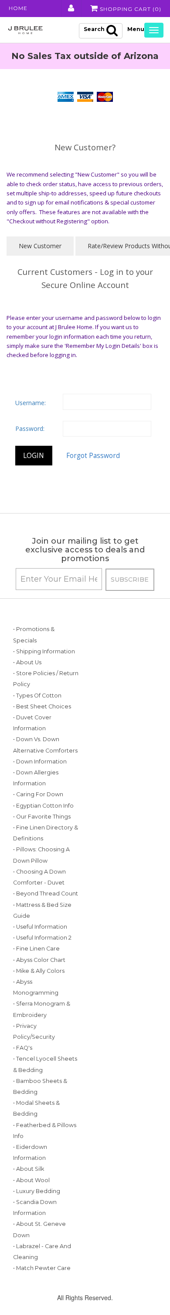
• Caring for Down (38, 794)
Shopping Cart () (129, 9)
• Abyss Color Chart (39, 960)
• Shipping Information (44, 651)
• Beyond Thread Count (45, 893)
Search (94, 29)
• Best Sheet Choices (42, 706)
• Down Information (40, 761)
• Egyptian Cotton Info (43, 805)
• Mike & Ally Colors (39, 971)
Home (18, 8)
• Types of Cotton (37, 695)
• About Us (27, 662)
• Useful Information (40, 926)
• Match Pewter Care (42, 1268)
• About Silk (28, 1169)
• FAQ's (22, 1047)
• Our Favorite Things (42, 816)
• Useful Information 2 (42, 937)
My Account (70, 8)
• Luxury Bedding (36, 1191)
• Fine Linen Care (36, 948)
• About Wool (31, 1180)
